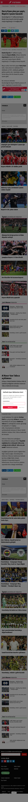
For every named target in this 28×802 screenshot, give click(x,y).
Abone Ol (10, 407)
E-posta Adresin (6, 401)
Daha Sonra (21, 407)
